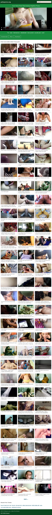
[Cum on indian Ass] (9, 158)
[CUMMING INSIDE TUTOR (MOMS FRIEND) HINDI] (43, 474)
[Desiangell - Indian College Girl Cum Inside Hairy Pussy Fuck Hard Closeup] (43, 296)
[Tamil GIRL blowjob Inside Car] (43, 282)
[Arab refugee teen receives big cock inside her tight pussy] (43, 241)
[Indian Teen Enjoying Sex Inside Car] (43, 172)
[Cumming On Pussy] (43, 131)
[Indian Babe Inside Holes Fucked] (9, 406)
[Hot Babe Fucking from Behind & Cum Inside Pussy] (9, 131)
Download (17, 36)
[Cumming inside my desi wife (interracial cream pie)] (26, 488)
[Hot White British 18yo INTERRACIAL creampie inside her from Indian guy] (26, 131)
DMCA (4, 513)
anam (11, 32)
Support (7, 513)
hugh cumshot (30, 32)
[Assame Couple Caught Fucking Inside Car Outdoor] (43, 488)
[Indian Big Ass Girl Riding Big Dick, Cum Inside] (9, 323)
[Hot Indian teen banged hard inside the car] (9, 213)
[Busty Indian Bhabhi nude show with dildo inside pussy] (43, 117)
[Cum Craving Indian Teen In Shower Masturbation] (9, 461)
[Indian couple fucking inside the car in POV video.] (26, 323)
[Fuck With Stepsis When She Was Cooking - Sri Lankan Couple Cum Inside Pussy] (26, 89)
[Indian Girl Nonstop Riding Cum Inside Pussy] (26, 461)
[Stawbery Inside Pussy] (43, 158)
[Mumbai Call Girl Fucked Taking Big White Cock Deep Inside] (26, 241)
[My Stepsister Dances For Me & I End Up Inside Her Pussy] (9, 282)
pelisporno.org (6, 2)
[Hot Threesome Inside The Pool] (26, 62)
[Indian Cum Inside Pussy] (43, 419)
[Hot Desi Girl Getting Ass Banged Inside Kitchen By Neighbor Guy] (43, 351)
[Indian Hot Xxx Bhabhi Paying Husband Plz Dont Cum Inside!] (43, 433)
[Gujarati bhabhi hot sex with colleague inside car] (43, 447)
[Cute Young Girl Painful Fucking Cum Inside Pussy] (26, 433)
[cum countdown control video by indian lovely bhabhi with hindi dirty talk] (9, 199)
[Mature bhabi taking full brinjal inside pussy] (9, 392)
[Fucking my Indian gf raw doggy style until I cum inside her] (43, 48)
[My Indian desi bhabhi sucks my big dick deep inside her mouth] (26, 144)
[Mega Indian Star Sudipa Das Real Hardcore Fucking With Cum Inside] (26, 117)
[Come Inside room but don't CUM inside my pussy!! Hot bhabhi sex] (43, 378)
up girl (43, 32)
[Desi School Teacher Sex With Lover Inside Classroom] (9, 474)
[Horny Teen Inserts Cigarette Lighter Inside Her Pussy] (43, 144)
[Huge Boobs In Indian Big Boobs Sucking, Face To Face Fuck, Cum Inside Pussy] (26, 406)
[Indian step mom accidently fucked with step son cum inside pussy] (26, 351)
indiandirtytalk (24, 32)
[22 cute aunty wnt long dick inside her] (43, 461)
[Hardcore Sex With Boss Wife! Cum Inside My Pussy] (26, 48)
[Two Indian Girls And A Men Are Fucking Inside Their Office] (9, 488)
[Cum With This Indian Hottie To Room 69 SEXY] (9, 172)
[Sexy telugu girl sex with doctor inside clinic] (43, 364)
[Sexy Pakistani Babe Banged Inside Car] (26, 172)
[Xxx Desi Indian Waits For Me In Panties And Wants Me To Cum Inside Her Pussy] (9, 103)
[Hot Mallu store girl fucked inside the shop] (26, 254)
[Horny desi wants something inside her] (26, 378)
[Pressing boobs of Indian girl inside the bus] (26, 76)
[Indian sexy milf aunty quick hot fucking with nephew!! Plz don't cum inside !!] (26, 309)
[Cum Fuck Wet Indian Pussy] (43, 309)
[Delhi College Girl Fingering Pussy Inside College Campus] (43, 254)
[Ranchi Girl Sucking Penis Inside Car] (9, 296)
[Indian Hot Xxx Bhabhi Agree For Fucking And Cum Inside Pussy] (9, 351)
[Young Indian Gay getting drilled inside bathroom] (26, 447)
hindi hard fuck (16, 32)
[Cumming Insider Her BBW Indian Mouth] (26, 199)
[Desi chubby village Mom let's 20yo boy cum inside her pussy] (26, 419)
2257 (2, 513)
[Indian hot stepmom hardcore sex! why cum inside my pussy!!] (43, 186)
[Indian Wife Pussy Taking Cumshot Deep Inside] (43, 199)
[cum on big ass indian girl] (43, 392)
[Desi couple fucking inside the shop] (9, 144)
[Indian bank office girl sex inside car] (26, 474)
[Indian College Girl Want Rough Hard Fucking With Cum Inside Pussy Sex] (9, 76)
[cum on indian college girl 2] (26, 282)
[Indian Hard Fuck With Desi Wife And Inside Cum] (26, 213)
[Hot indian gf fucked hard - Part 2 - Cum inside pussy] (43, 268)
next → (26, 499)
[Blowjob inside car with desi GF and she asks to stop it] (9, 337)
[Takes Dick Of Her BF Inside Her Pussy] (9, 48)
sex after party (37, 32)
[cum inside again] (9, 186)
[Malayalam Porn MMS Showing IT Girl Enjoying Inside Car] (9, 309)
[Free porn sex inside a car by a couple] (26, 158)
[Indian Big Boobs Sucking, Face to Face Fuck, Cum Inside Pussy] (26, 296)
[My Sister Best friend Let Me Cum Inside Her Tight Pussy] (43, 213)
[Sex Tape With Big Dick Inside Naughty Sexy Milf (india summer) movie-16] (43, 103)
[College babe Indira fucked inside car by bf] (43, 62)
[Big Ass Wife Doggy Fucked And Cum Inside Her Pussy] (9, 62)
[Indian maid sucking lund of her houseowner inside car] (9, 268)
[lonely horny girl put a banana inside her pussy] (43, 323)
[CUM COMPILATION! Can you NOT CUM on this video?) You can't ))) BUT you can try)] (43, 337)
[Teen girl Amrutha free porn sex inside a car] (43, 76)
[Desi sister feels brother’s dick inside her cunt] (9, 419)
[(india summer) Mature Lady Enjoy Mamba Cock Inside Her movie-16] (26, 364)
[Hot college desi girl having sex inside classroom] (26, 227)
